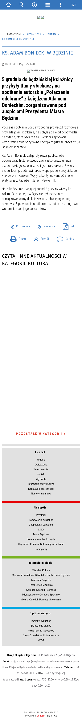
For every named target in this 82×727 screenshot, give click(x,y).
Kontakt (64, 238)
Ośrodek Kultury (41, 570)
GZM (41, 640)
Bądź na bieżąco (40, 613)
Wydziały (41, 479)
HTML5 (35, 701)
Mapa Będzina (41, 534)
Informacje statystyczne (41, 483)
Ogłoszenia (41, 464)
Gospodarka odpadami (41, 524)
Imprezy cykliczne (41, 620)
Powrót (40, 238)
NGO (41, 529)
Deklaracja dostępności (41, 488)
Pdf (67, 225)
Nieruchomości (41, 469)
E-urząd (40, 452)
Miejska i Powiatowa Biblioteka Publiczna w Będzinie (41, 575)
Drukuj (16, 238)
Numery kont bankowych (41, 539)
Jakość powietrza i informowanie (41, 635)
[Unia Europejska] (42, 17)
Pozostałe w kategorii (39, 434)
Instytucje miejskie (40, 563)
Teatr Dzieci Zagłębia (41, 584)
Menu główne (47, 5)
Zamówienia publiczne (41, 519)
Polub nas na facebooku (41, 630)
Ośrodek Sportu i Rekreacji (41, 589)
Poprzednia (18, 225)
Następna (45, 225)
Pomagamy (41, 549)
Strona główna (8, 5)
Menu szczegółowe (60, 5)
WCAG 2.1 (52, 701)
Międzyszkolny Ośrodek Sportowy (41, 594)
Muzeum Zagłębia (41, 580)
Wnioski (41, 459)
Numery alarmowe (41, 493)
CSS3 (41, 701)
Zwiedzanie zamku (41, 625)
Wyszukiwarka (21, 5)
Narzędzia (34, 5)
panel (73, 4)
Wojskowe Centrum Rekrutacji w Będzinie (41, 544)
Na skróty (40, 507)
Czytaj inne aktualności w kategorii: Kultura (34, 259)
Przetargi (41, 515)
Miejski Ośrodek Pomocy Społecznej (41, 599)
